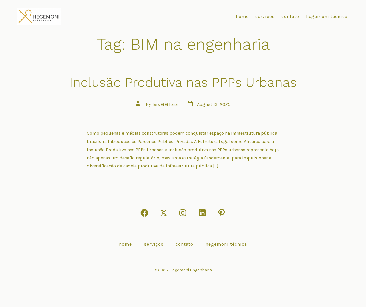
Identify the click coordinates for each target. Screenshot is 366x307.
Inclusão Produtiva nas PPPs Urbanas (183, 82)
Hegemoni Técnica (326, 16)
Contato (290, 16)
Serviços (265, 16)
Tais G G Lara (165, 104)
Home (242, 16)
